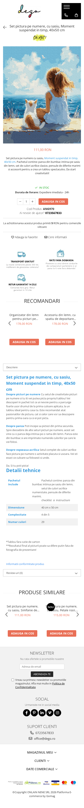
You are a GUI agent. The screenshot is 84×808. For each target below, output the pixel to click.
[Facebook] (26, 712)
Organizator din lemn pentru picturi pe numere (24, 317)
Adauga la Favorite (26, 237)
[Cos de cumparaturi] (76, 15)
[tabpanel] (42, 94)
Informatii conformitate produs (25, 564)
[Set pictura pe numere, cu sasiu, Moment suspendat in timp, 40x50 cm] (42, 94)
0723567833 (44, 733)
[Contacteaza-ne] (66, 15)
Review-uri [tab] (14, 573)
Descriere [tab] (12, 367)
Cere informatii (57, 237)
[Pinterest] (34, 712)
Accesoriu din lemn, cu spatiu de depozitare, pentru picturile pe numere (60, 317)
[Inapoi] (3, 27)
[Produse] (67, 8)
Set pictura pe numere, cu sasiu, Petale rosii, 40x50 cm (61, 608)
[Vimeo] (49, 712)
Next (77, 99)
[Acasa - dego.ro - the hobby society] (29, 11)
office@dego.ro (44, 738)
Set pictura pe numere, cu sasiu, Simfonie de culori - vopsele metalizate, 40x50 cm (22, 608)
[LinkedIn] (42, 712)
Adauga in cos (53, 201)
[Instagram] (57, 712)
